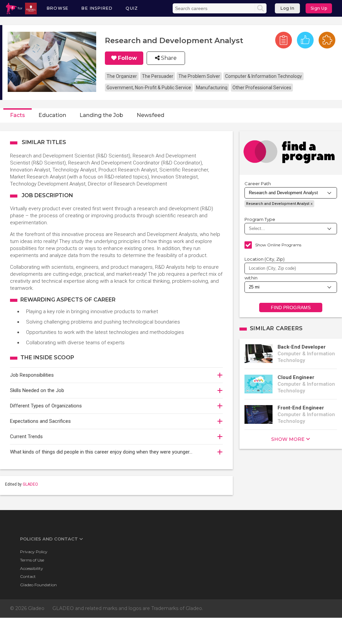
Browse (58, 8)
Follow (127, 58)
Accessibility (31, 568)
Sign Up (319, 8)
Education (52, 115)
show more (288, 439)
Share (168, 58)
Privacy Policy (33, 551)
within (251, 277)
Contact (28, 576)
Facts (17, 115)
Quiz (132, 8)
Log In (287, 8)
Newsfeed (150, 115)
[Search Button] (260, 8)
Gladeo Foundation (38, 584)
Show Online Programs (278, 244)
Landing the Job (101, 115)
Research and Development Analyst (277, 204)
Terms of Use (32, 560)
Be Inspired (97, 8)
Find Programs (291, 307)
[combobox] (290, 268)
